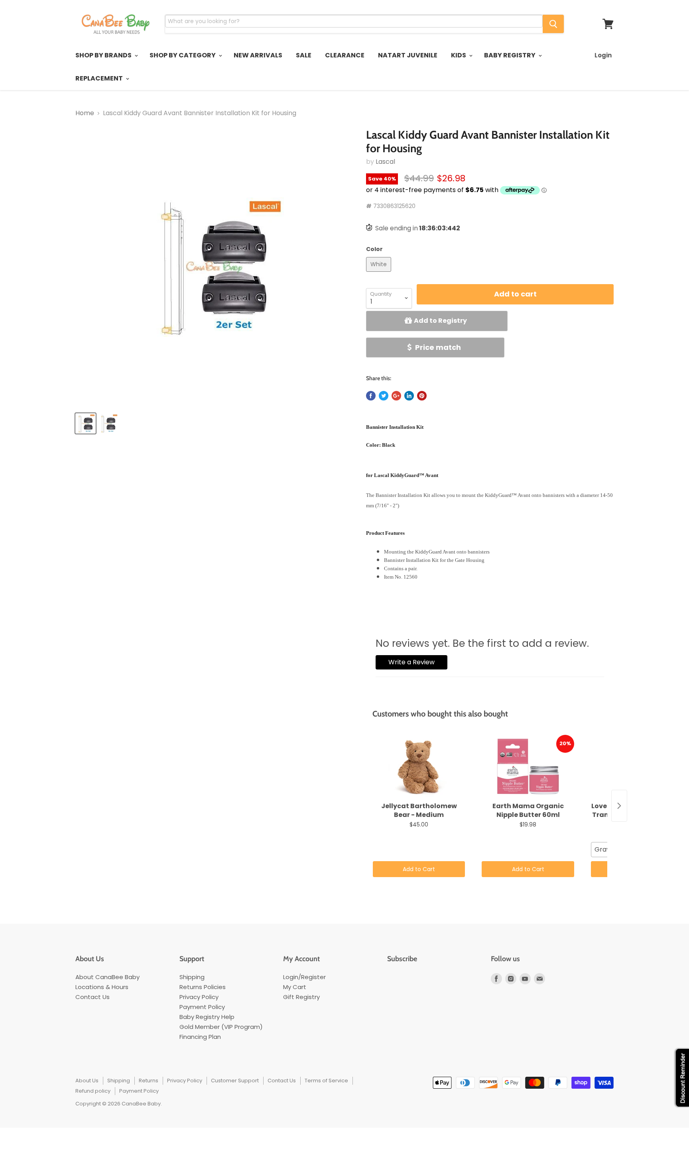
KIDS (459, 55)
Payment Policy (202, 1007)
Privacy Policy (199, 997)
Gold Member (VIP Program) (221, 1027)
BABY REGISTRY (510, 55)
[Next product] (619, 806)
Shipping (192, 977)
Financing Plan (200, 1037)
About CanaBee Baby (107, 977)
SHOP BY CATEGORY (183, 55)
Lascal (385, 161)
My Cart (294, 987)
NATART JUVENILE (407, 55)
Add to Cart (419, 869)
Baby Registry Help (206, 1017)
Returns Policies (202, 987)
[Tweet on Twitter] (383, 395)
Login (603, 55)
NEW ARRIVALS (258, 55)
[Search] (553, 24)
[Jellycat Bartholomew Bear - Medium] (419, 767)
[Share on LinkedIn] (409, 395)
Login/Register (304, 977)
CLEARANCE (344, 55)
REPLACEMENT (99, 78)
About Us (86, 1080)
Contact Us (92, 997)
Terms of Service (326, 1080)
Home (84, 113)
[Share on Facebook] (371, 395)
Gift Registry (301, 997)
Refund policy (92, 1091)
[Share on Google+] (396, 395)
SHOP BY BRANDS (104, 55)
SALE (303, 55)
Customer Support (235, 1080)
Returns (148, 1080)
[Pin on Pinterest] (422, 395)
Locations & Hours (101, 987)
